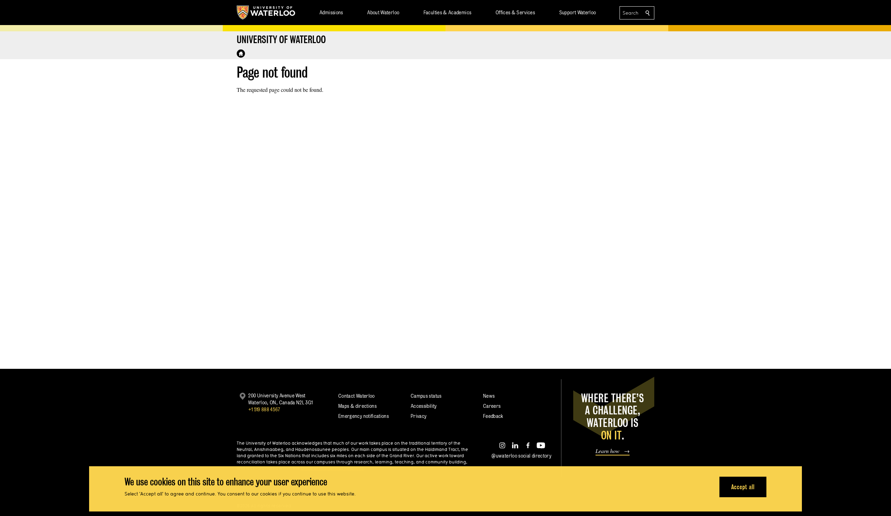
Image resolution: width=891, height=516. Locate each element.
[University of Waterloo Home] (266, 12)
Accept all (743, 486)
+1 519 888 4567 (264, 409)
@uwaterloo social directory (521, 456)
